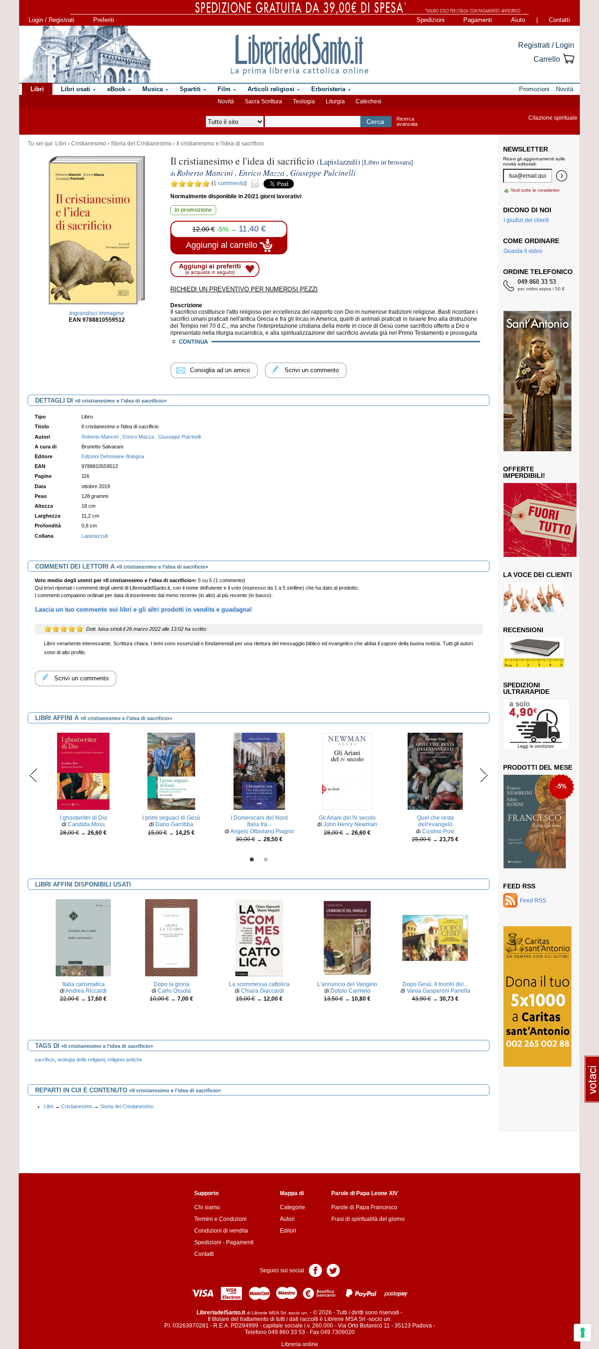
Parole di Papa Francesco (364, 1207)
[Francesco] (534, 821)
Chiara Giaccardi (262, 991)
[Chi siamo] (85, 54)
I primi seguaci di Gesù (171, 818)
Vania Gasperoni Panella (438, 991)
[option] (83, 786)
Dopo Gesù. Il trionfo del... (435, 984)
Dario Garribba (174, 824)
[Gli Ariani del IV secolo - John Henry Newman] (347, 771)
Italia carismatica (83, 984)
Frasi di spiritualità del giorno (368, 1219)
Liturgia (335, 101)
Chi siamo (207, 1207)
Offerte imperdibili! (524, 472)
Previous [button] (33, 774)
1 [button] (251, 860)
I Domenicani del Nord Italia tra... (259, 821)
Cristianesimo (88, 143)
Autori (287, 1219)
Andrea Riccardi (86, 991)
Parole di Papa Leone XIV (364, 1193)
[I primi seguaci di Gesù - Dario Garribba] (171, 771)
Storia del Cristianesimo (141, 143)
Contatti (559, 19)
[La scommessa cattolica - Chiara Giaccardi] (259, 937)
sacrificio (45, 1059)
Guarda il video (523, 251)
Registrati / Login (546, 45)
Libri (60, 143)
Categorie (292, 1207)
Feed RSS (519, 886)
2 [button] (265, 860)
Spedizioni (430, 19)
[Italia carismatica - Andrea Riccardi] (83, 937)
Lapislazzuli (94, 536)
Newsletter (525, 149)
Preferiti (103, 19)
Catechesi (368, 101)
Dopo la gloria (171, 984)
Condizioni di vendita (221, 1230)
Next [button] (483, 774)
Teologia (304, 101)
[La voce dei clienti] (533, 596)
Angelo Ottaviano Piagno (262, 831)
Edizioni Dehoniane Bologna (112, 456)
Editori (288, 1230)
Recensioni (523, 630)
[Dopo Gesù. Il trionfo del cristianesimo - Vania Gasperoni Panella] (435, 937)
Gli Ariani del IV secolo (347, 818)
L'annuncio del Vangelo (347, 984)
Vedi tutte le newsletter (535, 190)
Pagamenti (477, 19)
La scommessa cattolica (259, 984)
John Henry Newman (350, 824)
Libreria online (299, 1344)
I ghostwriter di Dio (83, 818)
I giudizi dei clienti (526, 220)
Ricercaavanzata (406, 121)
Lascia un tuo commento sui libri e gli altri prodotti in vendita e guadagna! (143, 609)
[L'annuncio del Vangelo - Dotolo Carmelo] (347, 937)
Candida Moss (86, 824)
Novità (226, 101)
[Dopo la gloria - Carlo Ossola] (171, 937)
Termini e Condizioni (220, 1219)
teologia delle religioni (81, 1059)
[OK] (561, 175)
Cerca (375, 121)
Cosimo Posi (438, 831)
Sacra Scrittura (263, 101)
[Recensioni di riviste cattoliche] (533, 652)
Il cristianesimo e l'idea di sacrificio (220, 143)
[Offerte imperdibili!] (543, 519)
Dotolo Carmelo (350, 991)
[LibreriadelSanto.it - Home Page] (299, 54)
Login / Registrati (51, 19)
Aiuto (518, 19)
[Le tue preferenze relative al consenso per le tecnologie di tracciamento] (583, 1333)
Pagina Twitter (333, 1270)
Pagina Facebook (315, 1270)
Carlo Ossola (174, 991)
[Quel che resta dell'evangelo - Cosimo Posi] (435, 771)
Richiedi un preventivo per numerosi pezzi (244, 289)
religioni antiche (125, 1059)
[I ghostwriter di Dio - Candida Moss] (83, 771)
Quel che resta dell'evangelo (435, 821)
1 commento (229, 183)
